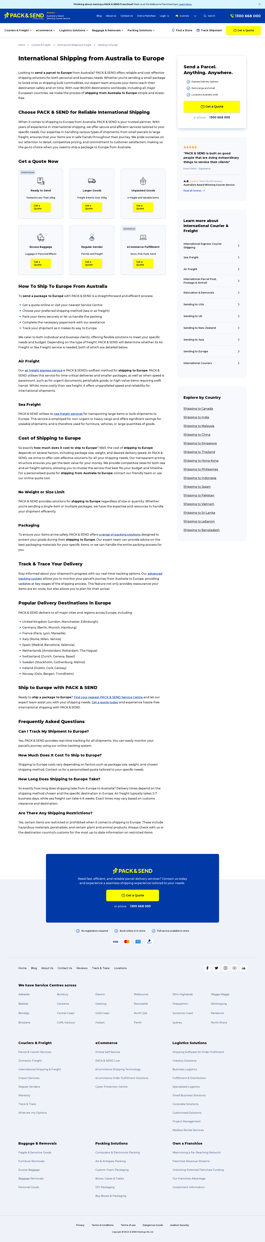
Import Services (28, 1078)
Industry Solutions (184, 1060)
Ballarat (23, 1003)
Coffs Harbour (66, 1022)
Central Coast (65, 1013)
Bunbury (62, 994)
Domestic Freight (30, 1060)
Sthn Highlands (183, 994)
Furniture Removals (31, 1161)
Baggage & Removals (37, 1143)
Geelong (100, 1003)
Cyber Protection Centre (111, 1086)
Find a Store (184, 30)
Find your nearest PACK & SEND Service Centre (108, 697)
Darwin (100, 994)
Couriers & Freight (41, 45)
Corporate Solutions (185, 1104)
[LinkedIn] (243, 968)
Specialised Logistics (186, 1086)
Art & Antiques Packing (110, 1161)
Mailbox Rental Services (188, 1130)
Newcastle (141, 1003)
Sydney (177, 1022)
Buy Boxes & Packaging (110, 1196)
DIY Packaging (104, 1187)
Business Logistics (185, 1069)
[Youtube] (234, 968)
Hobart (100, 1022)
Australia (184, 15)
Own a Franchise (146, 15)
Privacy (80, 1225)
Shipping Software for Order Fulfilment (198, 1052)
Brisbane (24, 1022)
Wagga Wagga (220, 994)
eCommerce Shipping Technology (118, 1069)
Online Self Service (107, 1052)
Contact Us (127, 15)
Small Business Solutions (189, 1095)
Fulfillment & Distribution (189, 1078)
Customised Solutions (187, 1112)
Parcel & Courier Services (34, 1052)
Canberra (63, 1003)
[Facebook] (207, 968)
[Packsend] (24, 15)
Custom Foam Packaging (112, 1170)
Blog (99, 15)
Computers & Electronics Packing (117, 1152)
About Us (111, 15)
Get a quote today (105, 702)
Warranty (24, 1095)
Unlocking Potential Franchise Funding (198, 1170)
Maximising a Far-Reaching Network (197, 1152)
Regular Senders (29, 1086)
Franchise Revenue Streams (191, 1161)
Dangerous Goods (153, 1225)
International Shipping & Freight (74, 45)
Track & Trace (101, 968)
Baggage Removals (31, 1178)
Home (21, 45)
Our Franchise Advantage (189, 1178)
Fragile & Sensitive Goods (34, 1152)
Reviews (82, 968)
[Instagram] (225, 968)
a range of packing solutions (120, 534)
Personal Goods (28, 1187)
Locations (120, 968)
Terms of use (128, 1225)
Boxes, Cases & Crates (109, 1178)
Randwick (217, 1013)
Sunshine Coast (183, 1013)
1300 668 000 (219, 117)
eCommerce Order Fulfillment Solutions (121, 1078)
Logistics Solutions (190, 1043)
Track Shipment (211, 30)
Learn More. (185, 4)
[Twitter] (216, 968)
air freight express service (43, 370)
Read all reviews (193, 190)
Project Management (187, 1121)
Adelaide (24, 994)
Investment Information (189, 1187)
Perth (138, 1022)
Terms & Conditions (103, 1225)
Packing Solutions (111, 1143)
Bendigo (23, 1013)
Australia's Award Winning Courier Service (58, 17)
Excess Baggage (29, 1170)
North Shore (219, 1022)
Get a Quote (37, 207)
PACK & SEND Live (107, 1060)
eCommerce (106, 1043)
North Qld (140, 1013)
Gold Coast (102, 1013)
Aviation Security (179, 1225)
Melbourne (141, 994)
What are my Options (32, 1112)
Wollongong (219, 1003)
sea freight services (68, 414)
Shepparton (180, 1003)
